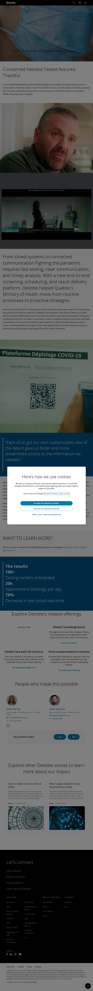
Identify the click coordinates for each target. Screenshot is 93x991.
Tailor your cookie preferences (46, 514)
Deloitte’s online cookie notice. (56, 493)
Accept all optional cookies (46, 503)
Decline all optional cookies (46, 508)
